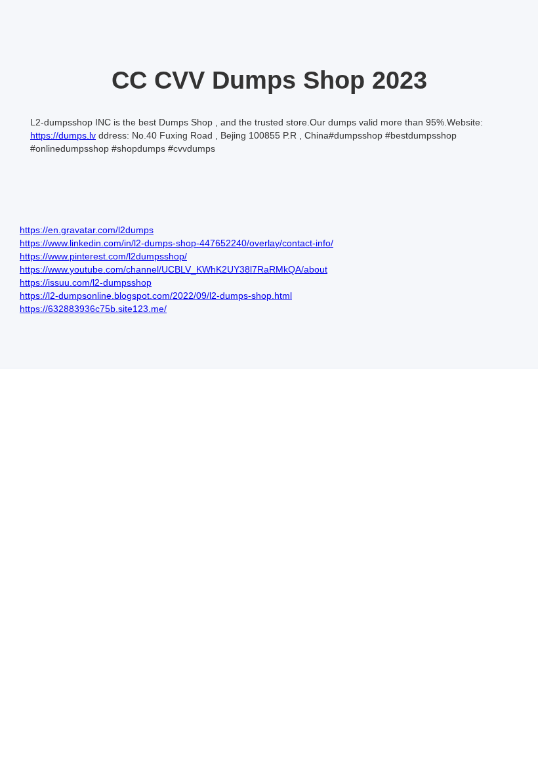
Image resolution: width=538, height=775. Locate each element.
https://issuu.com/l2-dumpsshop (86, 282)
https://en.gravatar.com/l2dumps (87, 230)
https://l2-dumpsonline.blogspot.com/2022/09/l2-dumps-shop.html (156, 295)
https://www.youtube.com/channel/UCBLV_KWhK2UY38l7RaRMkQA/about (173, 269)
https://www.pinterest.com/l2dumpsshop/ (103, 256)
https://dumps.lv (63, 135)
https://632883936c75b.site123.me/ (93, 308)
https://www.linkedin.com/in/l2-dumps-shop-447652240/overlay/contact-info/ (176, 243)
